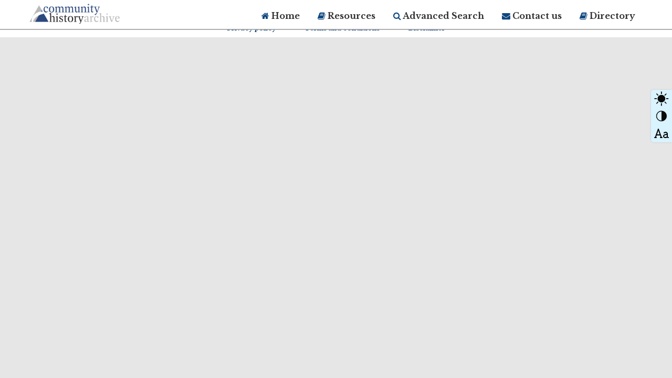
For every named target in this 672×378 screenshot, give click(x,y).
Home (284, 15)
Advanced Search (442, 15)
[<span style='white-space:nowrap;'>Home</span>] (94, 12)
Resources (350, 15)
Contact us (536, 15)
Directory (611, 15)
